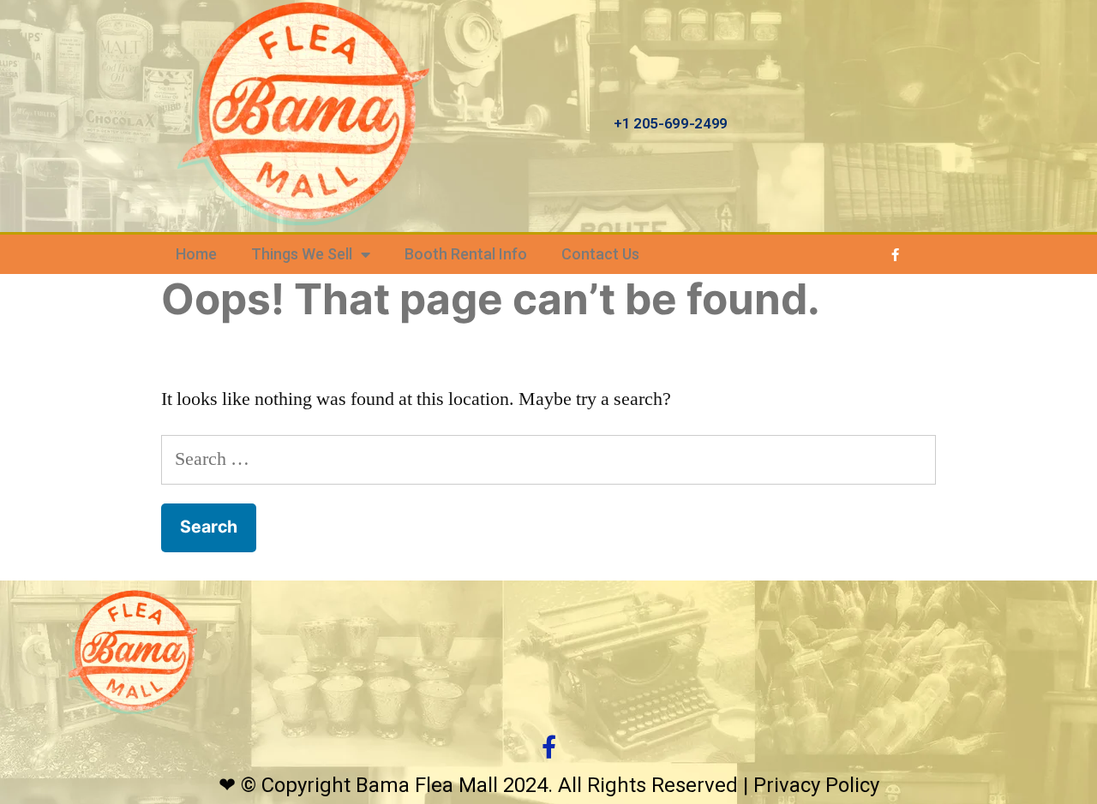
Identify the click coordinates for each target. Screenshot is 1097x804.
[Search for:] (548, 459)
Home (196, 254)
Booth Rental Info (466, 254)
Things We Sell (301, 254)
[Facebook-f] (895, 254)
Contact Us (600, 254)
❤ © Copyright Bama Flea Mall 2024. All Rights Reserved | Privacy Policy (549, 785)
